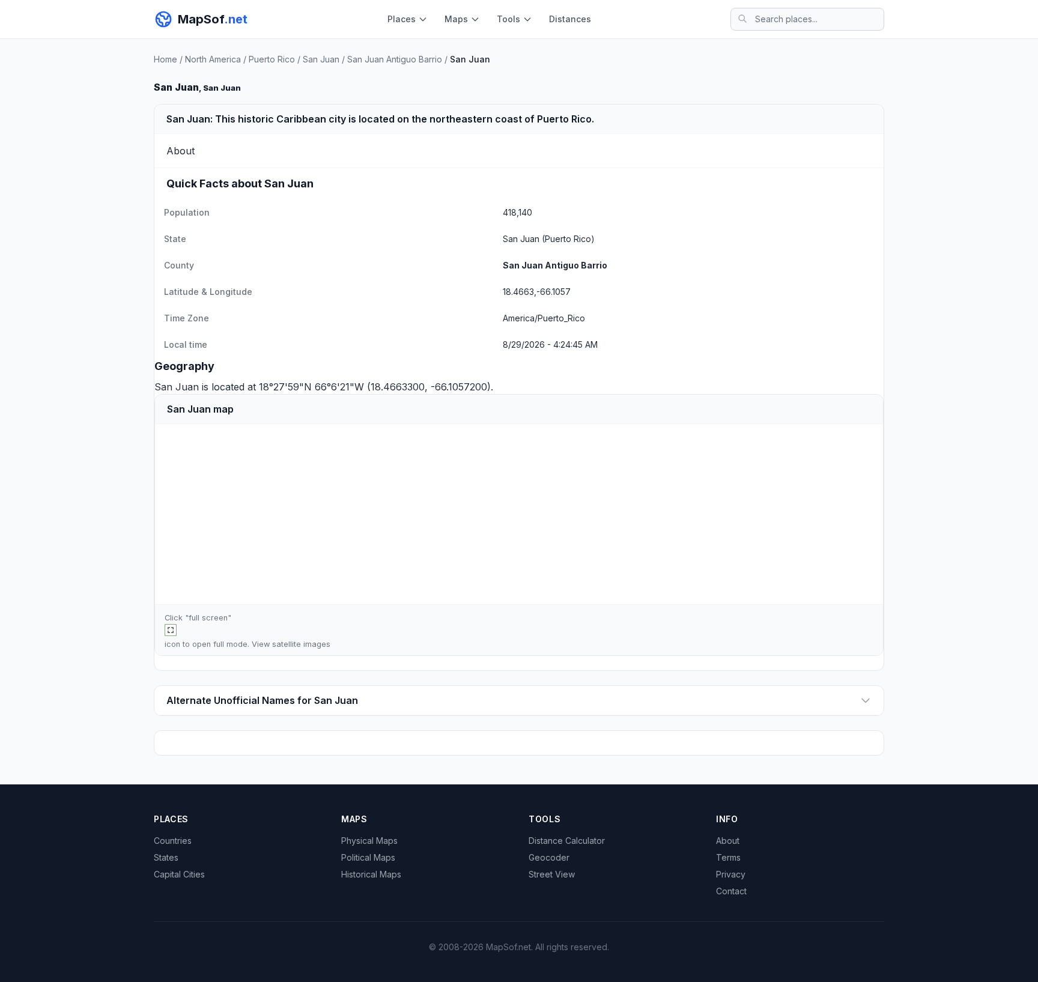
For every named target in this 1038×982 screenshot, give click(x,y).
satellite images (301, 644)
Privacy (730, 874)
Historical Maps (371, 874)
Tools (508, 19)
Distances (570, 19)
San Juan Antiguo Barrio (394, 59)
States (166, 857)
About (727, 840)
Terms (728, 857)
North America (213, 59)
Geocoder (549, 857)
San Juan (321, 59)
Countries (173, 840)
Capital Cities (179, 874)
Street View (552, 874)
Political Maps (368, 857)
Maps (456, 19)
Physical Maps (369, 840)
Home (165, 59)
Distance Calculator (567, 840)
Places (401, 19)
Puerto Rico (272, 59)
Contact (731, 891)
